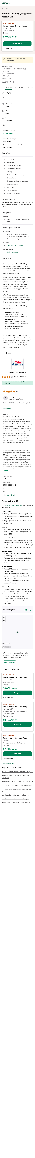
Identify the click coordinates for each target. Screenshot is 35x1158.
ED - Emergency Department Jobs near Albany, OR (17, 790)
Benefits (21, 87)
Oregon (6, 9)
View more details (9, 495)
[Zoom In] (4, 617)
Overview (8, 87)
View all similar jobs (8, 763)
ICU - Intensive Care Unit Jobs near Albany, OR (17, 785)
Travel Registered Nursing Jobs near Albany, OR (17, 782)
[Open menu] (2, 87)
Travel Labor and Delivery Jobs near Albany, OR (17, 772)
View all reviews (7, 408)
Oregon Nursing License (15, 245)
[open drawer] (31, 2)
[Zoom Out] (4, 620)
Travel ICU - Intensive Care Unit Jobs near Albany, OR (15, 777)
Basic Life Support (13, 252)
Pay (15, 87)
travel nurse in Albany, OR (13, 505)
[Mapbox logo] (6, 647)
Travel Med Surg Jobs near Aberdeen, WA (15, 799)
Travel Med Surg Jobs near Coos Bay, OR (15, 795)
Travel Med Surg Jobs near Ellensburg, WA (16, 803)
